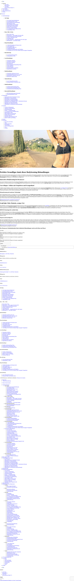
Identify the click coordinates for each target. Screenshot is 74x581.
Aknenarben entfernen (11, 60)
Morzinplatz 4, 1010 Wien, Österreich (7, 253)
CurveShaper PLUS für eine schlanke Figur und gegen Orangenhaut (19, 50)
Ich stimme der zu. (9, 247)
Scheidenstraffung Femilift (12, 538)
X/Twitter (2, 230)
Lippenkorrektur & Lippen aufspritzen (14, 551)
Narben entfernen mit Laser (12, 415)
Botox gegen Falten (10, 397)
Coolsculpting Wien (10, 46)
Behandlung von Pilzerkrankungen (11, 99)
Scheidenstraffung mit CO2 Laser (13, 451)
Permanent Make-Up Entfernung (13, 515)
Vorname (1, 237)
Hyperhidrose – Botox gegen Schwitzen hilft (15, 35)
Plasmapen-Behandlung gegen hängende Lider (15, 441)
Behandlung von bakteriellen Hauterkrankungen (13, 104)
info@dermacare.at (3, 262)
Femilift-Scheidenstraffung (12, 418)
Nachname (2, 241)
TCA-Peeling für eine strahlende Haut (14, 28)
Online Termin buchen (6, 10)
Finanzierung (7, 124)
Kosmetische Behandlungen (10, 428)
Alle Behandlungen (5, 15)
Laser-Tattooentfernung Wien (12, 81)
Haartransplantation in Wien (12, 94)
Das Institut (4, 120)
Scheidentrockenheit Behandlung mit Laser (15, 539)
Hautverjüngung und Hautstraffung (13, 22)
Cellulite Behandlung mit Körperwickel (14, 45)
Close (1, 577)
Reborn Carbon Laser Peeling (10, 117)
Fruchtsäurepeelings (8, 109)
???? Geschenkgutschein (9, 125)
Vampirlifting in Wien (11, 29)
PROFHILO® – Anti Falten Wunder (13, 40)
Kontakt (3, 11)
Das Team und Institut (9, 121)
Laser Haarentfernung (11, 407)
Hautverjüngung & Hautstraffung (13, 497)
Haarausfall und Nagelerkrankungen (11, 100)
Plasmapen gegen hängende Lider (11, 116)
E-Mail (1, 243)
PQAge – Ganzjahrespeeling (10, 110)
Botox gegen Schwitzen (11, 486)
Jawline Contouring (10, 400)
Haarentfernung (10, 63)
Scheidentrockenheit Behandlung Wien (14, 88)
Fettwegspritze (9, 544)
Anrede (1, 234)
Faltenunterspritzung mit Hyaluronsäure (14, 36)
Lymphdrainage (10, 425)
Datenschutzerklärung (12, 247)
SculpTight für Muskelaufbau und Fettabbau (15, 49)
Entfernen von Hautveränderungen (11, 102)
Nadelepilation (9, 512)
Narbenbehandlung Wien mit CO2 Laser (14, 74)
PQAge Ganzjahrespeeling (12, 27)
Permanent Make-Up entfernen (12, 67)
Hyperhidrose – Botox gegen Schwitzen (14, 398)
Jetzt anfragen (4, 8)
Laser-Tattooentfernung (11, 454)
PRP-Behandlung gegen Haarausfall (13, 93)
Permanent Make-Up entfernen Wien (13, 82)
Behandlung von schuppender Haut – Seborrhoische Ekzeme (16, 101)
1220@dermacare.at (3, 281)
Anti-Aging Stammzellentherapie (13, 20)
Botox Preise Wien (10, 34)
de (3, 1)
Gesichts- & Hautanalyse (9, 107)
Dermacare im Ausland (21, 377)
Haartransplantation (10, 405)
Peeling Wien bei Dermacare (12, 26)
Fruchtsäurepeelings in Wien (12, 21)
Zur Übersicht (9, 429)
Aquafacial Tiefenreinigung (10, 108)
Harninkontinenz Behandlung (12, 420)
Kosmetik (4, 105)
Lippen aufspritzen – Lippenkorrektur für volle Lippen (17, 39)
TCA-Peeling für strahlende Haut (11, 476)
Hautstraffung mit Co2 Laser (12, 447)
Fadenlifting (9, 401)
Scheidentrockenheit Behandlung (13, 419)
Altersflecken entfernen (11, 61)
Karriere (3, 119)
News (6, 126)
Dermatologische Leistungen (7, 457)
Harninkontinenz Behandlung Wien (13, 87)
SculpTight (47, 205)
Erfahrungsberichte (8, 123)
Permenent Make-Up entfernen (12, 449)
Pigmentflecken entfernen (11, 68)
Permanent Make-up (8, 115)
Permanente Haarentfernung (12, 487)
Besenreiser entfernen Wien (12, 76)
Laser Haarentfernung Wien (12, 54)
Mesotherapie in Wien (11, 23)
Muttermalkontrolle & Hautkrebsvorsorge (12, 96)
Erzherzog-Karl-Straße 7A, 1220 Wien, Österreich (9, 271)
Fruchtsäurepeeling (10, 494)
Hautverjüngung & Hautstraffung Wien (14, 64)
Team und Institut (8, 560)
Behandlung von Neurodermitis (10, 97)
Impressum (4, 379)
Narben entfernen (10, 65)
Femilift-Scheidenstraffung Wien (13, 86)
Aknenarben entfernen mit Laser (13, 73)
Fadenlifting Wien (10, 38)
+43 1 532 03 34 (5, 9)
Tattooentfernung (10, 66)
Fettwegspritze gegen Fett (11, 47)
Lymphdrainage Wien (11, 48)
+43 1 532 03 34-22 (3, 285)
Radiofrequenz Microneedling (12, 25)
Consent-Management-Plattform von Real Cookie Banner (10, 580)
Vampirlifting (9, 395)
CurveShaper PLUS (64, 187)
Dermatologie (4, 95)
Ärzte (6, 122)
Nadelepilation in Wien (11, 55)
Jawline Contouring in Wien (12, 37)
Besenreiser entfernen (11, 62)
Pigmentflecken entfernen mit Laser (13, 75)
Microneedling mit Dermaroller (12, 24)
